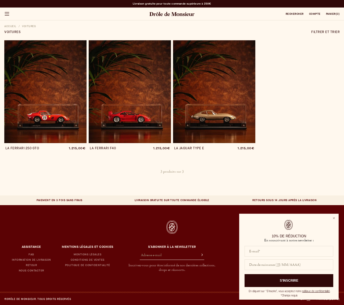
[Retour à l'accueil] (172, 227)
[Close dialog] (334, 218)
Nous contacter (31, 270)
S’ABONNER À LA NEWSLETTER (172, 247)
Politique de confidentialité (87, 265)
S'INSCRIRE (289, 280)
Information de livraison (31, 260)
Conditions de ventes (88, 260)
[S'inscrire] (199, 255)
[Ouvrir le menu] (6, 14)
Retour (31, 265)
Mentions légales (87, 254)
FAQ (31, 254)
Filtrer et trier (325, 32)
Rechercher (295, 14)
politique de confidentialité (316, 291)
